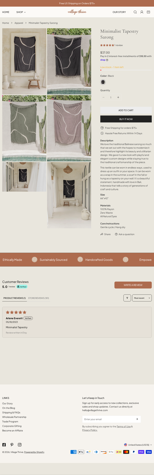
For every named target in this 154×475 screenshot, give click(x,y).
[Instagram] (20, 445)
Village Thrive (17, 452)
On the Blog (8, 407)
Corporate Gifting (12, 425)
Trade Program (10, 421)
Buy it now (126, 119)
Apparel (19, 22)
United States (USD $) (138, 444)
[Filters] (127, 298)
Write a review (133, 285)
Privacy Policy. (89, 430)
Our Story (7, 403)
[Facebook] (4, 445)
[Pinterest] (12, 445)
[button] (148, 12)
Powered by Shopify (34, 452)
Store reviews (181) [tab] (38, 298)
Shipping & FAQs (11, 412)
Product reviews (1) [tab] (14, 298)
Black (103, 82)
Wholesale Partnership (14, 416)
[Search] (135, 12)
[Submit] (137, 419)
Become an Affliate (12, 430)
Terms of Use (124, 426)
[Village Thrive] (77, 12)
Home (5, 22)
